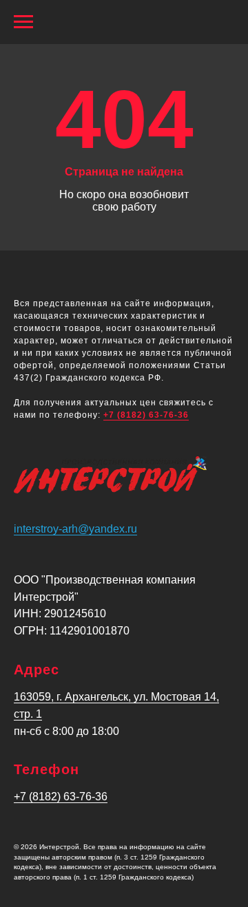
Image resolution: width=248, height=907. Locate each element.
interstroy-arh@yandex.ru (75, 529)
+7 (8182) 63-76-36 (146, 415)
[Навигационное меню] (23, 22)
